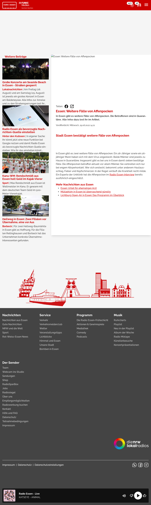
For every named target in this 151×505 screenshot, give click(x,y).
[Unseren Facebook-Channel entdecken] (140, 465)
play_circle (138, 495)
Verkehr (44, 320)
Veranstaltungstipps (51, 332)
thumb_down (131, 495)
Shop (5, 380)
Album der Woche (124, 332)
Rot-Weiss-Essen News (15, 336)
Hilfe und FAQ (10, 413)
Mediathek (82, 328)
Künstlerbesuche (123, 340)
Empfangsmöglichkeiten (15, 400)
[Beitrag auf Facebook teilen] (66, 106)
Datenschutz (9, 417)
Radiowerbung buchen (15, 404)
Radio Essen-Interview (122, 174)
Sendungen (8, 376)
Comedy (81, 332)
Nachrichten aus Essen (14, 320)
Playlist (118, 324)
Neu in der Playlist (124, 328)
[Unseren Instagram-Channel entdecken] (146, 465)
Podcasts (82, 336)
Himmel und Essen (50, 340)
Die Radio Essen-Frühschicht (92, 320)
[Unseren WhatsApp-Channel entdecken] (134, 465)
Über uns (7, 396)
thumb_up (144, 495)
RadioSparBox (10, 384)
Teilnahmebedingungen (15, 421)
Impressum (8, 425)
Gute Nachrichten (12, 324)
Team (5, 367)
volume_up (124, 496)
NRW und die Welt (12, 328)
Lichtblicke (46, 336)
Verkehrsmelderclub (51, 324)
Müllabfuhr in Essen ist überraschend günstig (86, 191)
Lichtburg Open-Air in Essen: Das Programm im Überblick (92, 195)
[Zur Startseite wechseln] (9, 5)
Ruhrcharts (120, 320)
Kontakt (6, 409)
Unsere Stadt (47, 345)
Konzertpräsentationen (126, 345)
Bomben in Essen (49, 349)
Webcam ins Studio (13, 371)
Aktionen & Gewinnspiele (90, 324)
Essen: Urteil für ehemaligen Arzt (79, 188)
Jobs (5, 388)
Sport (5, 332)
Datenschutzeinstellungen (49, 464)
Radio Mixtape (122, 336)
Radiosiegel (8, 392)
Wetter (43, 328)
